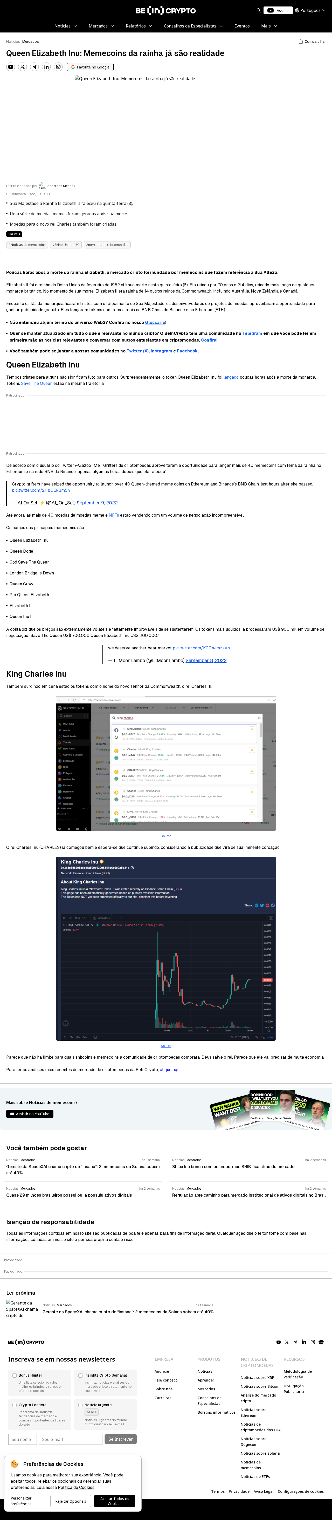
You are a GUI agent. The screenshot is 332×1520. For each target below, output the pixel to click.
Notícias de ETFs (255, 1476)
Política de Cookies (76, 1487)
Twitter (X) (138, 351)
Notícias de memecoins (251, 1465)
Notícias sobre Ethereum (253, 1412)
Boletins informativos (217, 1412)
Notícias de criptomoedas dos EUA (261, 1427)
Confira (208, 340)
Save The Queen (36, 383)
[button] (39, 1383)
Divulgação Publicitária (294, 1388)
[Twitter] (22, 67)
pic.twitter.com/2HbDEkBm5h (41, 490)
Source (166, 836)
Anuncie (162, 1371)
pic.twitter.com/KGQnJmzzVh (201, 648)
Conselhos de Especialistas (210, 1400)
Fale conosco (166, 1380)
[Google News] (321, 1342)
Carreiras (163, 1397)
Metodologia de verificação (298, 1374)
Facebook (187, 351)
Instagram (161, 351)
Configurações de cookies (301, 1491)
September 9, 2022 (97, 503)
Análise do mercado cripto (258, 1398)
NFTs (114, 515)
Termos (218, 1491)
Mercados (30, 41)
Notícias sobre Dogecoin (253, 1441)
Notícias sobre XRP (257, 1377)
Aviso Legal (264, 1491)
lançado (231, 377)
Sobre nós (163, 1388)
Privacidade (239, 1491)
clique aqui (170, 1069)
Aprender (206, 1380)
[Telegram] (34, 67)
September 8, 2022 (206, 660)
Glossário (155, 322)
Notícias (13, 41)
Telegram (252, 333)
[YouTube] (10, 67)
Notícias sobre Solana (260, 1453)
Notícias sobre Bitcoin (260, 1386)
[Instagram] (58, 67)
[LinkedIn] (46, 67)
